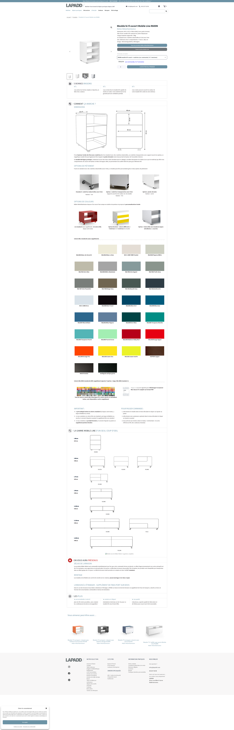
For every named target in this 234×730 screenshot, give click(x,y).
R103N (123, 469)
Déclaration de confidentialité (29, 726)
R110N (119, 550)
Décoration (86, 10)
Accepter (25, 722)
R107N (100, 469)
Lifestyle (93, 10)
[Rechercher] (166, 11)
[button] (46, 708)
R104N (100, 484)
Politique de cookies (18, 726)
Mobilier (68, 10)
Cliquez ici (133, 388)
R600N (96, 452)
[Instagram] (69, 666)
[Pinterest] (69, 680)
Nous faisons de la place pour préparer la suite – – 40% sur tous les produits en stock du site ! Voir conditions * (117, 1)
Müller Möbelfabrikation (126, 29)
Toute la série (142, 49)
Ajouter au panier (147, 67)
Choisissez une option (122, 53)
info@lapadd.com (154, 667)
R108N (103, 501)
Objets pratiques (77, 10)
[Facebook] (69, 673)
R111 (147, 531)
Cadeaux (100, 10)
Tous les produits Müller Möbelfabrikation (142, 45)
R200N (107, 514)
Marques (107, 10)
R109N (107, 531)
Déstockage (114, 10)
